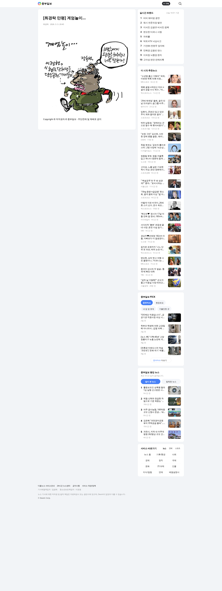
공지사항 (76, 486)
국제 (174, 460)
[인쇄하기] (128, 31)
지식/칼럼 (147, 472)
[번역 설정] (117, 31)
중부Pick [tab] (147, 302)
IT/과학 (161, 466)
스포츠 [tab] (177, 448)
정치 (161, 460)
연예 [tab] (170, 448)
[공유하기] (174, 3)
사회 (174, 454)
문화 (147, 466)
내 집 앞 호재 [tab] (148, 309)
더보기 (160, 360)
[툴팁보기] (181, 13)
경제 (147, 460)
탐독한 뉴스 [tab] (171, 381)
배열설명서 (174, 472)
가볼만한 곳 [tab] (164, 309)
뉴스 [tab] (164, 448)
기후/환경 (160, 454)
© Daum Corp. (44, 498)
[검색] (181, 3)
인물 (174, 466)
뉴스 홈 (147, 454)
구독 (167, 3)
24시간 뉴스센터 (63, 486)
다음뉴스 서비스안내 (46, 486)
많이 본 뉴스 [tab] (150, 381)
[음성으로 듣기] (112, 31)
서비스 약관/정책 (89, 486)
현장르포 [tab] (160, 302)
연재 (161, 472)
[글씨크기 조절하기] (122, 31)
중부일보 (47, 3)
